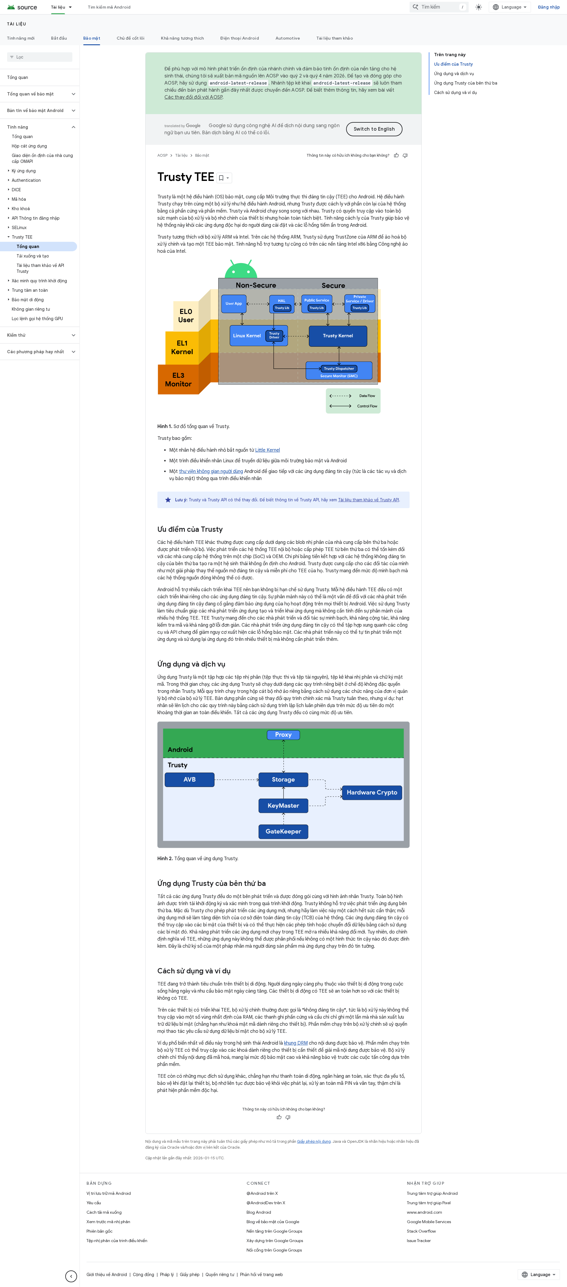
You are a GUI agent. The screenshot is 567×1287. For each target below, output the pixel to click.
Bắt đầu (59, 38)
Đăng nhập (549, 7)
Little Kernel (267, 450)
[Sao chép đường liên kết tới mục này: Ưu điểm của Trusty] (228, 530)
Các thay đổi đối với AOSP (193, 97)
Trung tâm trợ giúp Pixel (429, 1202)
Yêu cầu (94, 1202)
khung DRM (296, 1043)
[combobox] (439, 7)
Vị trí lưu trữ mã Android (109, 1193)
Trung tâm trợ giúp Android (432, 1193)
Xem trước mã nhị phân (108, 1221)
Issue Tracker (419, 1240)
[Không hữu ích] (405, 155)
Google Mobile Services (429, 1221)
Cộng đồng (143, 1274)
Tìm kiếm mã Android (109, 7)
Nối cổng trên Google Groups (274, 1250)
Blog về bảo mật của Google (273, 1221)
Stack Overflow (421, 1231)
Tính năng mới (21, 38)
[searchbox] (39, 57)
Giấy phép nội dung (314, 1141)
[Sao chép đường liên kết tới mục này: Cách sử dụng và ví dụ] (236, 971)
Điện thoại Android (239, 38)
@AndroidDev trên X (266, 1202)
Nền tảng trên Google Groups (274, 1231)
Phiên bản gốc (100, 1231)
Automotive (288, 38)
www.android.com (424, 1212)
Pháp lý (167, 1274)
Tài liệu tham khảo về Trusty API (368, 500)
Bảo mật (91, 38)
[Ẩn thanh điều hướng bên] (71, 1276)
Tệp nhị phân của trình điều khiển (117, 1240)
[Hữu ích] (396, 155)
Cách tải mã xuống (104, 1212)
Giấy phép (190, 1274)
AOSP (162, 155)
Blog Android (259, 1212)
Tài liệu (58, 7)
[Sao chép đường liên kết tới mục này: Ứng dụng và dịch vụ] (231, 664)
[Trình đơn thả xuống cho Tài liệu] (73, 7)
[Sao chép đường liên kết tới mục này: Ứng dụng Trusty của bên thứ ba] (272, 884)
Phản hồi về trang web (261, 1274)
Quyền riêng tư (220, 1274)
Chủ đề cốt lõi (131, 38)
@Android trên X (262, 1193)
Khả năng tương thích (182, 38)
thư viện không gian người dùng (211, 471)
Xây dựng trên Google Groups (275, 1240)
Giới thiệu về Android (107, 1274)
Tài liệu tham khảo (335, 38)
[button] (35, 94)
